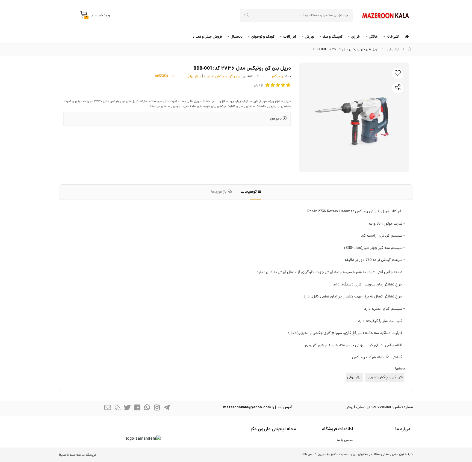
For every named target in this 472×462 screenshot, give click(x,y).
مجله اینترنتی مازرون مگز (273, 429)
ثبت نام (97, 15)
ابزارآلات (289, 37)
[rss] (117, 408)
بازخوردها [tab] (219, 192)
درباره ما (402, 429)
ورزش (309, 37)
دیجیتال (237, 37)
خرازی (355, 37)
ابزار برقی (393, 49)
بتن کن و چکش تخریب (222, 76)
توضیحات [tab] (249, 192)
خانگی (373, 37)
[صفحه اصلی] (409, 49)
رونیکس (276, 76)
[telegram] (167, 408)
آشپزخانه (393, 37)
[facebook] (137, 408)
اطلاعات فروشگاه (337, 429)
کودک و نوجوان (263, 37)
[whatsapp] (147, 408)
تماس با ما (345, 440)
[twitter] (127, 408)
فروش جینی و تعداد (207, 37)
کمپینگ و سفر (333, 37)
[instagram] (157, 408)
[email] (108, 408)
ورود (107, 15)
